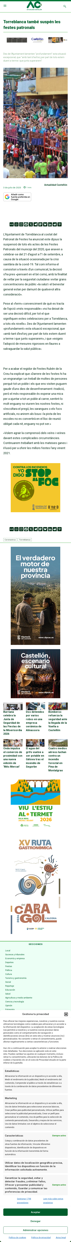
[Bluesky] (45, 224)
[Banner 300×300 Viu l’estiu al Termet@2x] (35, 804)
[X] (31, 224)
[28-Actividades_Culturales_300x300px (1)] (35, 697)
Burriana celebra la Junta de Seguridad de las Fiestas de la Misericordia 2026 (12, 722)
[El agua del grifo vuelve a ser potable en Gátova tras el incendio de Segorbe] (35, 743)
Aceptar (35, 1212)
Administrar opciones (35, 1230)
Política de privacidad (41, 1237)
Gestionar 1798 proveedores (24, 1201)
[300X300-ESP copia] (35, 511)
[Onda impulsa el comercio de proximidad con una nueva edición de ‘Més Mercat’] (13, 743)
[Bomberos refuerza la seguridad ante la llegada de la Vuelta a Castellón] (58, 706)
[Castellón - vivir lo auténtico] (35, 42)
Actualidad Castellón (55, 185)
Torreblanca (24, 539)
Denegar (36, 1221)
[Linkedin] (50, 224)
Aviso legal (61, 1237)
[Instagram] (21, 224)
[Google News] (12, 224)
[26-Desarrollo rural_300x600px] (35, 644)
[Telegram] (36, 224)
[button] (66, 1014)
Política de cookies (17, 1237)
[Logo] (34, 6)
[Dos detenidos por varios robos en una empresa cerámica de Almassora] (35, 706)
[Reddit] (55, 224)
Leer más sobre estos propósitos (53, 1201)
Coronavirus (10, 539)
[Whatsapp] (16, 224)
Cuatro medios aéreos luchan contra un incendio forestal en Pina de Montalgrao (57, 759)
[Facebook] (26, 224)
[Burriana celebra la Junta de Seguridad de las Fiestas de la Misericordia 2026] (13, 706)
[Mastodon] (40, 224)
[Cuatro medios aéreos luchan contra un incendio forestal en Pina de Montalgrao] (58, 743)
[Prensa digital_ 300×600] (35, 885)
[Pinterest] (59, 224)
